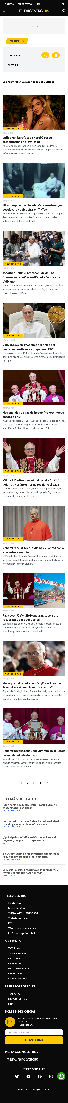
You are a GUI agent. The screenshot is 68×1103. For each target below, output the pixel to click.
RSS (10, 923)
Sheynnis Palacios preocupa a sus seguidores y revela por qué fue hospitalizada (30, 871)
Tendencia (9, 875)
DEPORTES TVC (25, 4)
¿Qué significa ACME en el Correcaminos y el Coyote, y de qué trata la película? (29, 839)
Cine (5, 843)
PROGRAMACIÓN (18, 968)
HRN (38, 4)
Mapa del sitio (16, 907)
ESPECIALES (15, 973)
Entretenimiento (13, 810)
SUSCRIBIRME (34, 1040)
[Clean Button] (56, 55)
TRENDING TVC (17, 953)
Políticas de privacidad (21, 933)
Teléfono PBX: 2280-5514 (23, 912)
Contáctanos (16, 902)
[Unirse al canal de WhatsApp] (61, 1076)
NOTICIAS (14, 958)
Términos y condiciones (22, 928)
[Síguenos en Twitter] (16, 1074)
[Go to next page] (47, 783)
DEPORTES (15, 963)
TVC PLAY (14, 948)
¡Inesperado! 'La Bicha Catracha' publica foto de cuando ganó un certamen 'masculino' (31, 823)
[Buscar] (63, 11)
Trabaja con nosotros (21, 917)
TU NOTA (9, 4)
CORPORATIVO (17, 978)
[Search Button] (45, 55)
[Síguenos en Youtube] (28, 1074)
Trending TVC (13, 128)
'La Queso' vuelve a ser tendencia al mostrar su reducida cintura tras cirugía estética (31, 855)
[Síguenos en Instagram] (51, 1074)
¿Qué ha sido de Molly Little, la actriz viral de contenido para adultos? (30, 806)
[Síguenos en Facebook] (39, 1074)
